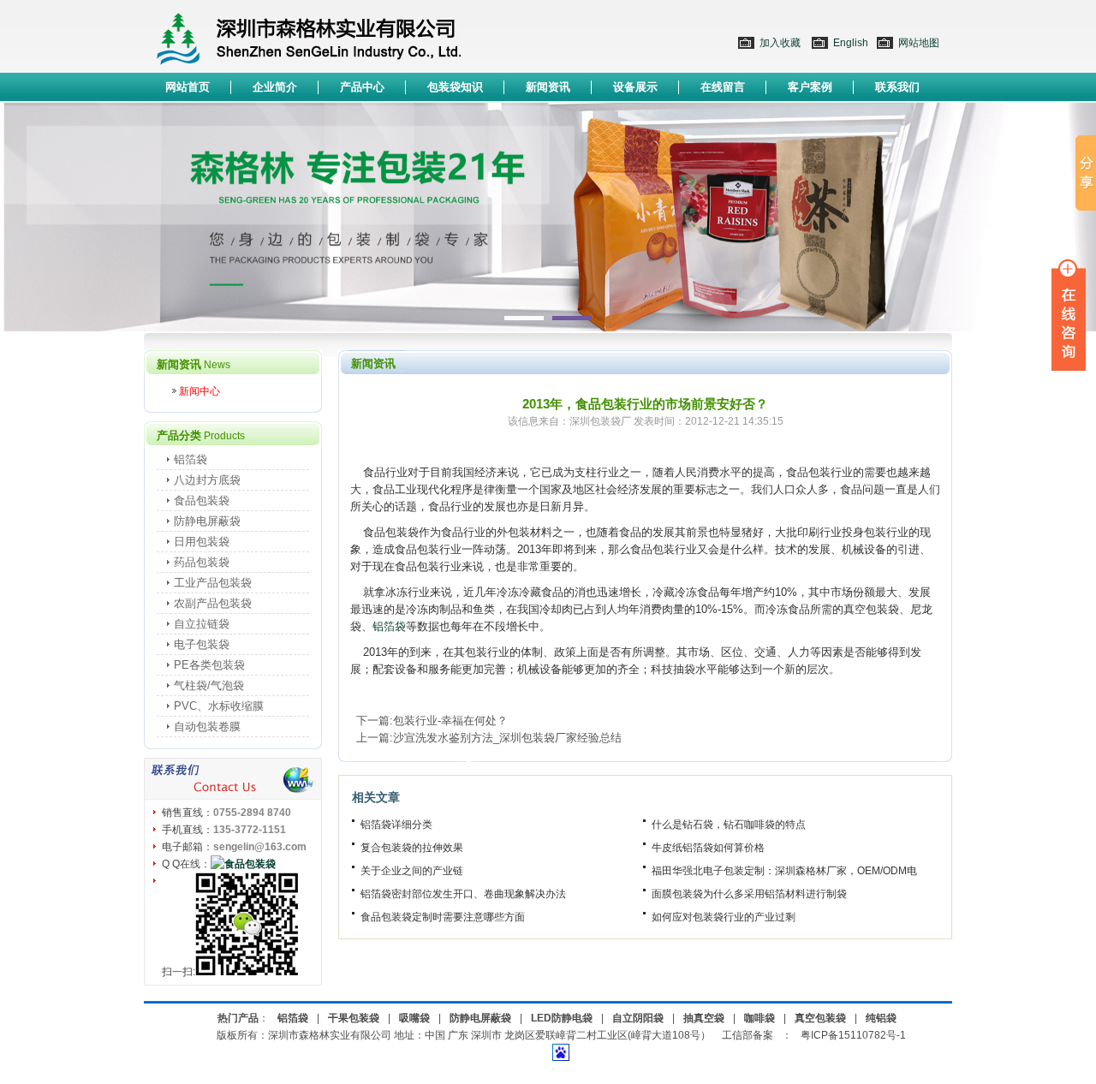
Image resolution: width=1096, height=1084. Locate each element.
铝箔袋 (389, 626)
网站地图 (918, 43)
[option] (548, 217)
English (850, 43)
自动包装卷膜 (207, 726)
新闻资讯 (548, 86)
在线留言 (722, 86)
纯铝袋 (881, 1018)
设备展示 (635, 86)
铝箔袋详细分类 (396, 825)
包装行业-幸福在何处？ (450, 720)
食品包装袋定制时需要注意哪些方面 (442, 917)
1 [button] (524, 318)
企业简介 (275, 86)
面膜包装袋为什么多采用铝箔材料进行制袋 (749, 894)
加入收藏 (780, 43)
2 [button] (572, 318)
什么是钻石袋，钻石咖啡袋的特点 (729, 825)
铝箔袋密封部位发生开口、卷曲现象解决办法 (463, 894)
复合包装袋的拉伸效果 (411, 848)
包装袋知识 (455, 86)
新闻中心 (199, 391)
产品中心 (362, 86)
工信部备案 (747, 1035)
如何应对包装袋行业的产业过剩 (723, 917)
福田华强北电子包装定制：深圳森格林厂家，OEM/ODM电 (784, 871)
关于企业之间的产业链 (411, 871)
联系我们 (897, 86)
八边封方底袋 (207, 480)
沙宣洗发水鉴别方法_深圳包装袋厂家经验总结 (507, 737)
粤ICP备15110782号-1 (853, 1035)
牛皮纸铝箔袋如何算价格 (708, 848)
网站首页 (187, 86)
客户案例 (810, 86)
